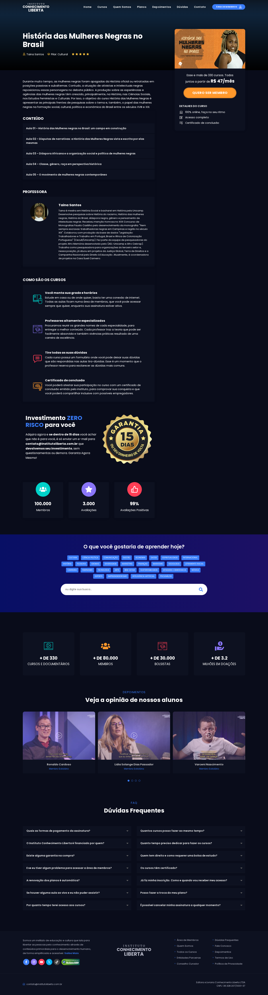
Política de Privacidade (228, 963)
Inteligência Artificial (143, 576)
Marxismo (158, 563)
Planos (141, 7)
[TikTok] (57, 962)
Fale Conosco (223, 946)
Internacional (190, 557)
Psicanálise (166, 576)
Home (87, 7)
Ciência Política (90, 557)
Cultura (73, 557)
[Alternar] (128, 780)
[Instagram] (34, 962)
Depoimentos (161, 7)
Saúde (154, 557)
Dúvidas (182, 7)
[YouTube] (41, 962)
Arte (117, 570)
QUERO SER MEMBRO (210, 92)
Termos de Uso (224, 957)
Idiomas (95, 563)
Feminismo (87, 570)
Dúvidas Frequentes (226, 940)
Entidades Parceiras (189, 957)
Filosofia (81, 563)
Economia (140, 557)
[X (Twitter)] (49, 962)
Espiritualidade (170, 557)
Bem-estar (130, 570)
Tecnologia (103, 570)
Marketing (127, 563)
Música (195, 570)
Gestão (126, 557)
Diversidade (110, 563)
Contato (200, 7)
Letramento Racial (194, 563)
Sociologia (174, 563)
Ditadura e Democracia (174, 570)
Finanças (142, 563)
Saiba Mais (71, 953)
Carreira (72, 570)
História (67, 563)
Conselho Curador (188, 963)
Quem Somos (122, 7)
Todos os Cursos (187, 952)
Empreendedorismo (117, 576)
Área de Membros (226, 6)
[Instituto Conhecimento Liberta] (36, 7)
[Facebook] (26, 962)
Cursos (102, 7)
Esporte (98, 576)
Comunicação (111, 557)
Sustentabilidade (149, 570)
